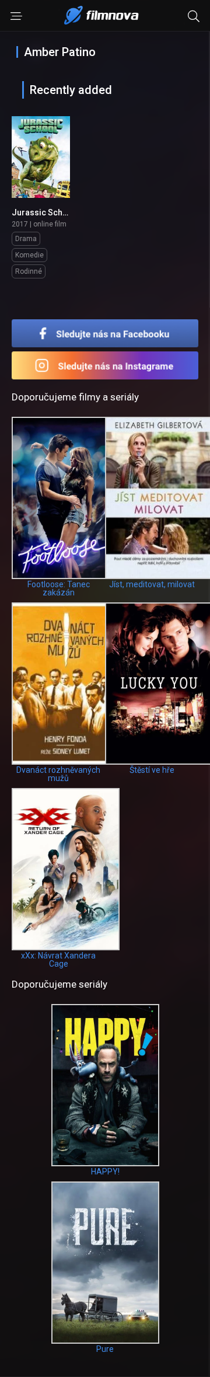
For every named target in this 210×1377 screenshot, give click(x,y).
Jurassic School (43, 212)
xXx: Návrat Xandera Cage (58, 959)
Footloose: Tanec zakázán (58, 588)
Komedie (29, 255)
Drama (26, 239)
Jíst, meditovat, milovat (152, 584)
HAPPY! (105, 1171)
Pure (105, 1349)
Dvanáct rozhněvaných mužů (58, 774)
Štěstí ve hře (152, 770)
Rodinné (28, 271)
